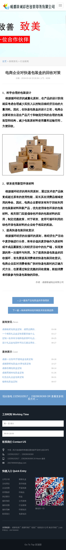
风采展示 (6, 497)
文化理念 (6, 484)
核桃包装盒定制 (9, 381)
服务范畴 (6, 509)
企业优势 (6, 488)
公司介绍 (6, 479)
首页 (4, 61)
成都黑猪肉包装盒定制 (13, 372)
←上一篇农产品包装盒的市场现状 (33, 300)
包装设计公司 (42, 527)
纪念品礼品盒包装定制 (13, 377)
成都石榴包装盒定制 (12, 368)
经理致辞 (6, 492)
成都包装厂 (16, 527)
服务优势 (6, 505)
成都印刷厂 (26, 527)
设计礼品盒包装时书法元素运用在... (19, 342)
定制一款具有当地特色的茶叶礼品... (19, 338)
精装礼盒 (22, 479)
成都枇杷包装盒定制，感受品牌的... (19, 329)
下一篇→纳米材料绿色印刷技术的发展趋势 (33, 310)
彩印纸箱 (22, 484)
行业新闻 (22, 505)
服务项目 (6, 501)
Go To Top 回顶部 (33, 544)
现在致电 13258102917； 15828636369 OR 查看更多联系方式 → (33, 397)
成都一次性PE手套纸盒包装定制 (17, 359)
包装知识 (22, 514)
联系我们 (6, 514)
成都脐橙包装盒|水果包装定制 (16, 363)
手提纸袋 (22, 488)
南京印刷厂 (53, 527)
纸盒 (21, 497)
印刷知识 (22, 509)
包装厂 (34, 527)
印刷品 (21, 492)
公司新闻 (22, 501)
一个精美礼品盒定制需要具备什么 (18, 334)
